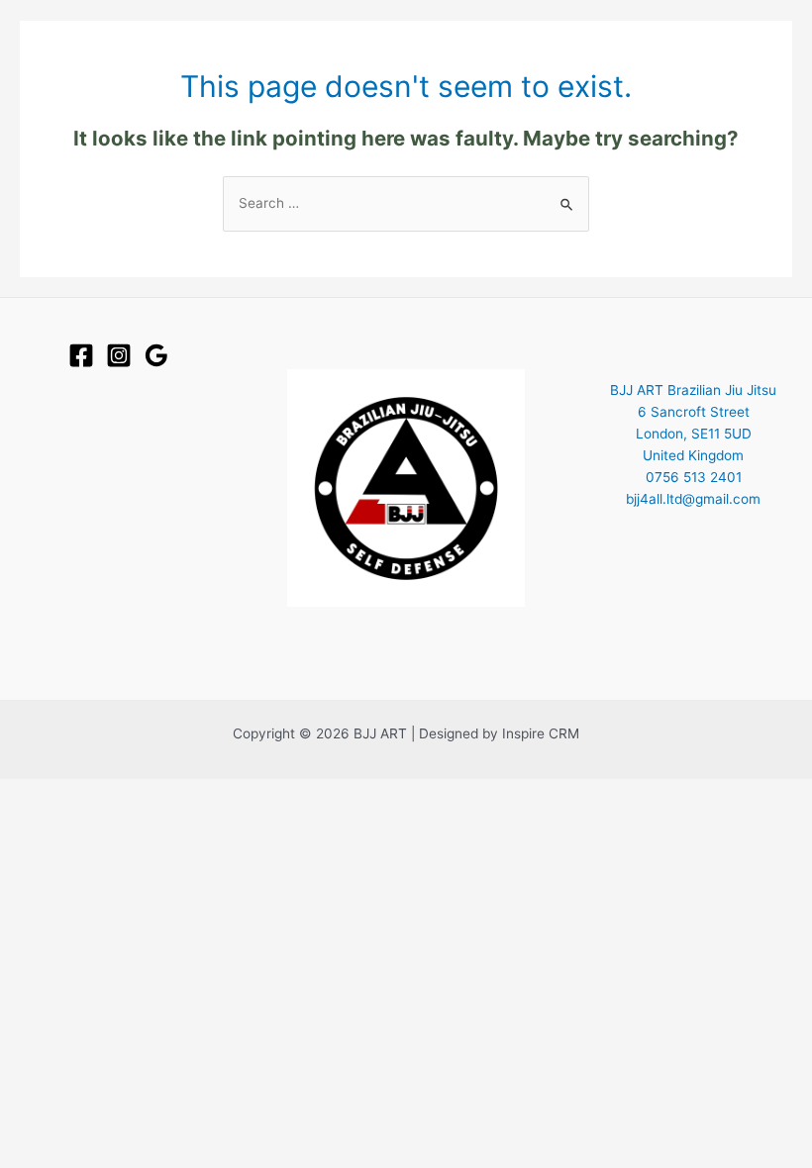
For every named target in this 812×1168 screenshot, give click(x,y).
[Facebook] (81, 355)
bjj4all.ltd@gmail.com (693, 499)
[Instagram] (119, 355)
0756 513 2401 (694, 477)
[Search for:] (406, 203)
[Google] (156, 355)
